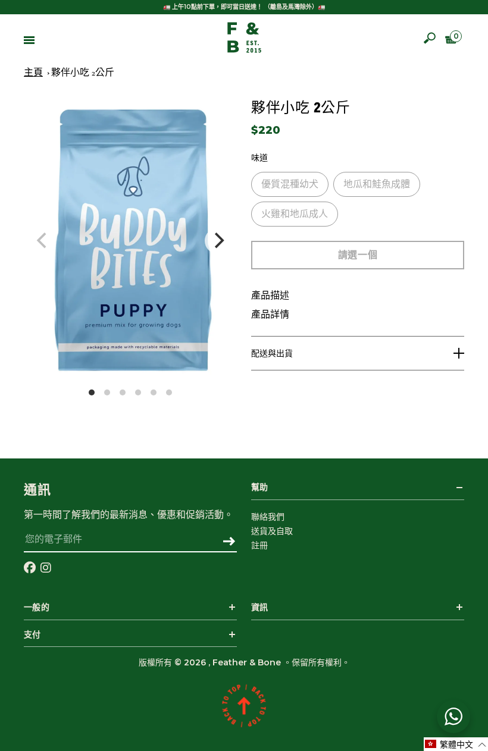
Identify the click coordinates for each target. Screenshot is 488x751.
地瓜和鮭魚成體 (376, 184)
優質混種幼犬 (289, 184)
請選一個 (357, 254)
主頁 (33, 72)
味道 (259, 158)
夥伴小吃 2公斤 (82, 72)
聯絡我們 (267, 516)
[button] (456, 744)
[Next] (218, 241)
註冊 (259, 545)
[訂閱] (229, 542)
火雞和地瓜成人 (294, 214)
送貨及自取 (272, 531)
